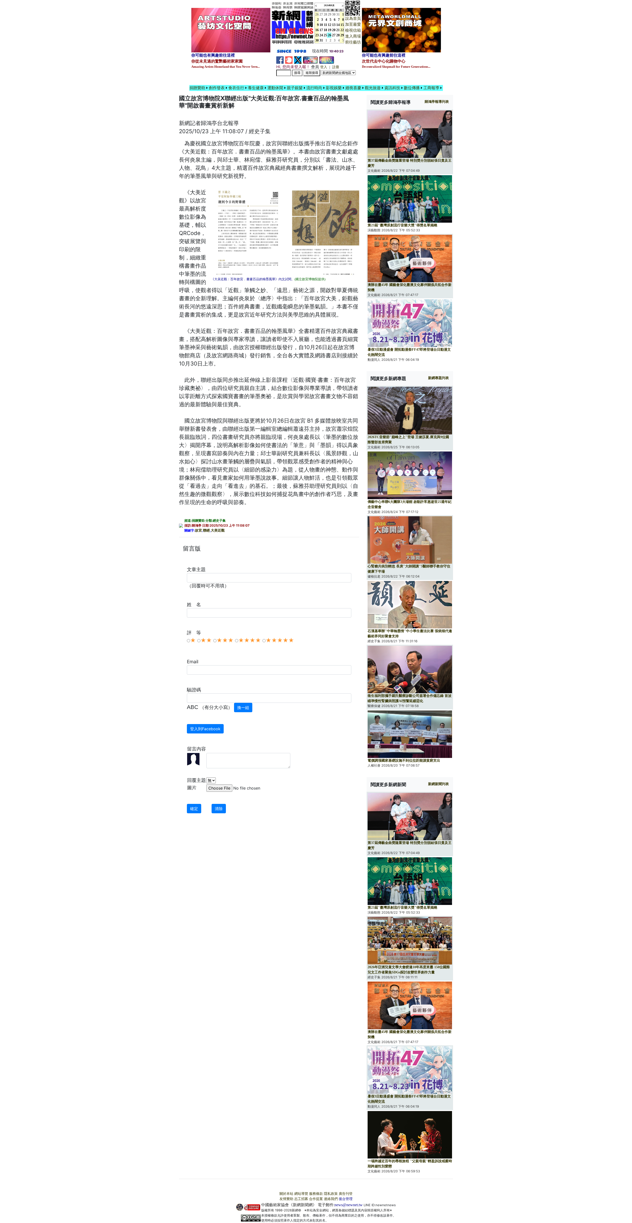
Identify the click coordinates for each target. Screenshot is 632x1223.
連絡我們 (331, 1199)
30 (334, 14)
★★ (206, 640)
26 (329, 35)
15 (342, 25)
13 (334, 25)
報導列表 (437, 102)
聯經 (206, 530)
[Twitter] (297, 60)
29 (329, 14)
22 (342, 30)
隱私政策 (331, 1194)
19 (329, 30)
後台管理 (346, 1199)
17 (321, 30)
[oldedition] (326, 60)
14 (338, 25)
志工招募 (301, 1199)
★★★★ (249, 640)
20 (334, 30)
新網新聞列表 (438, 784)
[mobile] (310, 60)
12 (329, 25)
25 (325, 35)
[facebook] (280, 60)
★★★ (225, 640)
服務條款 (316, 1194)
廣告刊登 (346, 1194)
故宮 (198, 530)
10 (321, 25)
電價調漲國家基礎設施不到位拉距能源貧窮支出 (404, 760)
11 (325, 25)
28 (325, 14)
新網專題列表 (438, 378)
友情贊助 (286, 1199)
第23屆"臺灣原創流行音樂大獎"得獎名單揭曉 (402, 225)
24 (321, 35)
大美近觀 (218, 530)
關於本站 (286, 1194)
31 (338, 14)
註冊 (335, 67)
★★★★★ (280, 640)
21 (338, 30)
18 (325, 30)
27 (321, 14)
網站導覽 (301, 1194)
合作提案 (316, 1199)
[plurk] (289, 60)
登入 (323, 67)
